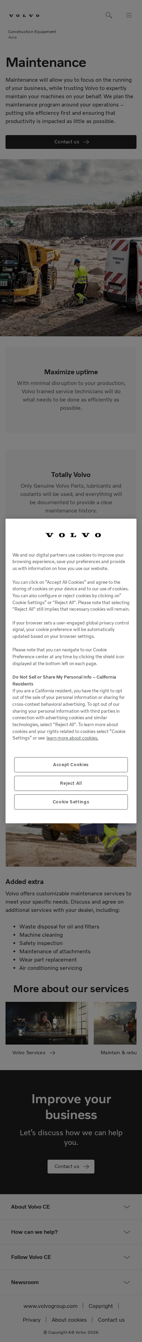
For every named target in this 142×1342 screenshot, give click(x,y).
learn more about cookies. (72, 738)
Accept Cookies (71, 764)
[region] (71, 671)
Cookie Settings (71, 801)
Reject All (71, 783)
